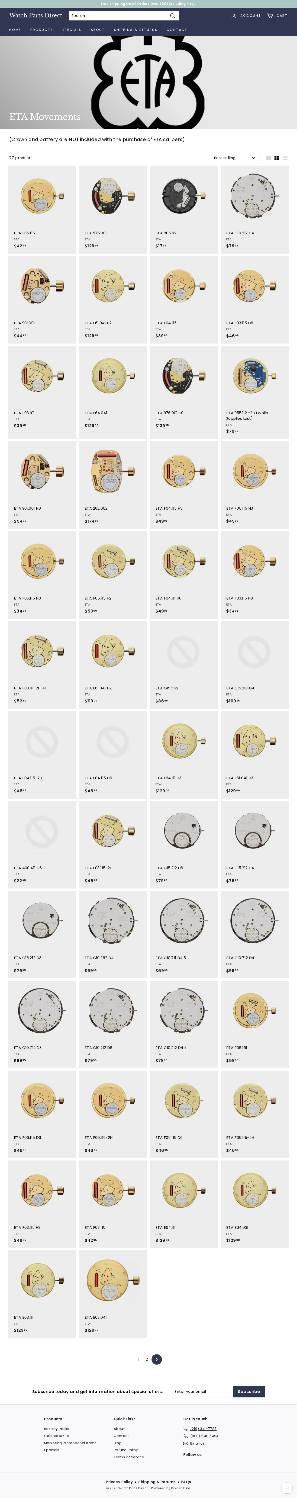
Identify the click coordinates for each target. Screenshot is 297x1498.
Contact (177, 29)
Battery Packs (56, 1428)
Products (41, 29)
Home (15, 29)
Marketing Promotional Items (70, 1442)
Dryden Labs (181, 1488)
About (98, 29)
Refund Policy (126, 1449)
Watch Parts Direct (35, 15)
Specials (71, 29)
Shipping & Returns (135, 29)
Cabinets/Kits (56, 1435)
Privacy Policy (119, 1481)
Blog (118, 1442)
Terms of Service (129, 1457)
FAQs (186, 1481)
